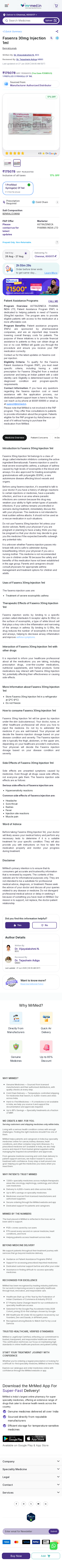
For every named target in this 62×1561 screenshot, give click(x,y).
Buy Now (16, 1556)
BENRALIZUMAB (11, 213)
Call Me (53, 301)
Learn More (51, 273)
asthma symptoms (25, 637)
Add (43, 1556)
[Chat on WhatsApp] (53, 1546)
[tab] (7, 163)
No (46, 925)
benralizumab (10, 48)
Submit (54, 1531)
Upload (48, 20)
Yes (19, 925)
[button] (6, 6)
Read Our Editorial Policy (32, 984)
